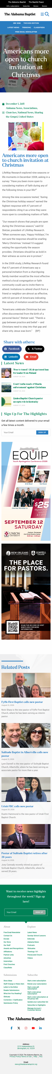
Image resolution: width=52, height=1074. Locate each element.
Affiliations (8, 952)
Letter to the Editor (11, 987)
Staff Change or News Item (14, 984)
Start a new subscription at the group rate (37, 998)
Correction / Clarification (13, 1000)
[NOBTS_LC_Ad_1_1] (26, 592)
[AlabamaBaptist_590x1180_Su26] (26, 491)
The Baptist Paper (36, 2)
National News (25, 112)
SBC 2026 (17, 23)
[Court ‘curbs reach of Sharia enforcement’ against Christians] (6, 387)
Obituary (7, 997)
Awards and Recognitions (13, 948)
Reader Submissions (11, 990)
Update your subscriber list (37, 1002)
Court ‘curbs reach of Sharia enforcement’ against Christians (29, 385)
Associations (30, 108)
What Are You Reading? (13, 993)
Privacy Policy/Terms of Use (20, 1057)
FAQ (40, 1057)
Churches (11, 112)
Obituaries (31, 948)
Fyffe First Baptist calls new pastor (22, 702)
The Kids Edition (31, 23)
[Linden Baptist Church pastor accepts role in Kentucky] (6, 402)
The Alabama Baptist (17, 2)
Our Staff (7, 945)
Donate (6, 939)
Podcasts (31, 945)
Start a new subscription (36, 981)
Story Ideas (8, 981)
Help (35, 1057)
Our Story (7, 942)
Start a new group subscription (34, 993)
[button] (47, 14)
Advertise (7, 958)
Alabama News (14, 108)
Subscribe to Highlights (36, 1005)
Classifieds (39, 27)
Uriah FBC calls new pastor (17, 806)
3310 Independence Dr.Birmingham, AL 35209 (26, 1047)
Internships (8, 961)
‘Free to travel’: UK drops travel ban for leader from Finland (31, 371)
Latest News (13, 27)
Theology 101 (32, 952)
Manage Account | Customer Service (34, 1009)
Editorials (31, 939)
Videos (30, 958)
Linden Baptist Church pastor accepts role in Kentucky (28, 400)
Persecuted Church (34, 955)
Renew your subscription (37, 984)
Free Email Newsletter (26, 32)
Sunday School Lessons (36, 936)
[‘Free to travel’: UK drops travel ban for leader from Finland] (6, 373)
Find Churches (9, 964)
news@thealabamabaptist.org (26, 1064)
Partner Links (9, 955)
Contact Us (8, 936)
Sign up (42, 432)
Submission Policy (11, 1003)
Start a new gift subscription (33, 988)
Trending (26, 27)
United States (26, 117)
